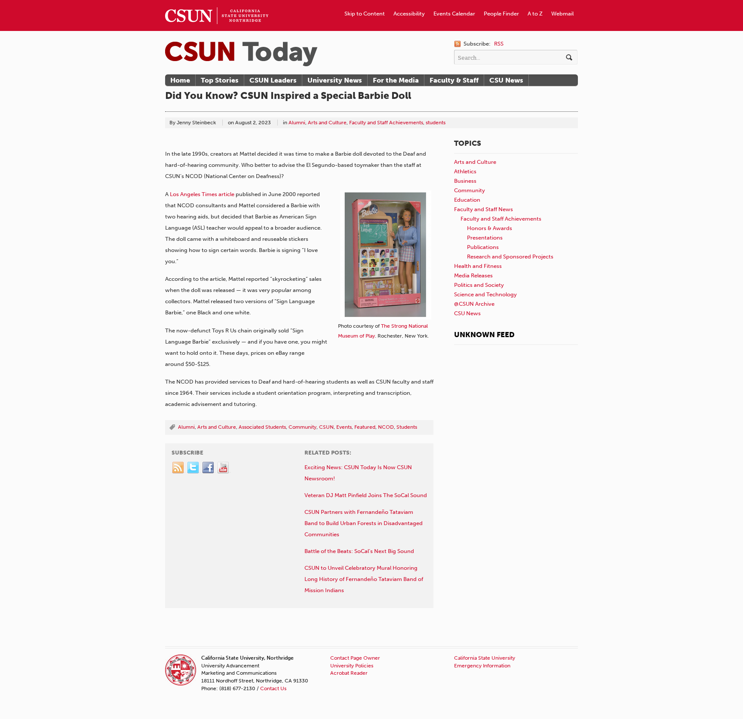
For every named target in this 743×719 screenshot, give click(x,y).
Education (467, 200)
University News (334, 80)
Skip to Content (364, 13)
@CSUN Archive (474, 304)
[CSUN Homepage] (216, 3)
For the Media (396, 80)
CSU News (506, 80)
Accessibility (409, 13)
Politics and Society (479, 285)
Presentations (485, 237)
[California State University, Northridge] (241, 54)
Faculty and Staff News (483, 209)
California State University (484, 658)
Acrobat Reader (349, 673)
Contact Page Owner (355, 658)
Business (465, 181)
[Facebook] (208, 468)
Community (302, 427)
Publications (483, 247)
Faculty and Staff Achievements (386, 123)
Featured (364, 427)
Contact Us (273, 688)
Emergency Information (482, 666)
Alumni (297, 123)
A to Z (535, 13)
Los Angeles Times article (202, 194)
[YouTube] (223, 468)
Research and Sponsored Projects (510, 256)
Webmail (562, 13)
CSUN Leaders (273, 80)
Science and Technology (485, 294)
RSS (499, 43)
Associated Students (262, 427)
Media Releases (473, 275)
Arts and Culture (327, 123)
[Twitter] (193, 468)
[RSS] (178, 468)
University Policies (351, 666)
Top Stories (220, 80)
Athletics (465, 171)
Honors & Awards (489, 228)
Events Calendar (454, 13)
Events (344, 427)
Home (180, 80)
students (435, 123)
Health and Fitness (478, 266)
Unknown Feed (484, 334)
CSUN (326, 427)
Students (406, 427)
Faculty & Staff (454, 80)
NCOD (386, 427)
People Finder (501, 13)
